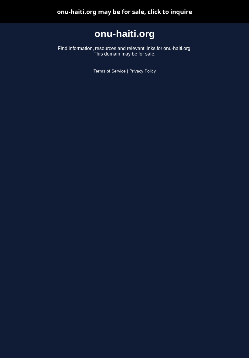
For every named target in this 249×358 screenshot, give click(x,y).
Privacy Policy (142, 71)
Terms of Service (110, 71)
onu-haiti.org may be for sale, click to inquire (124, 12)
